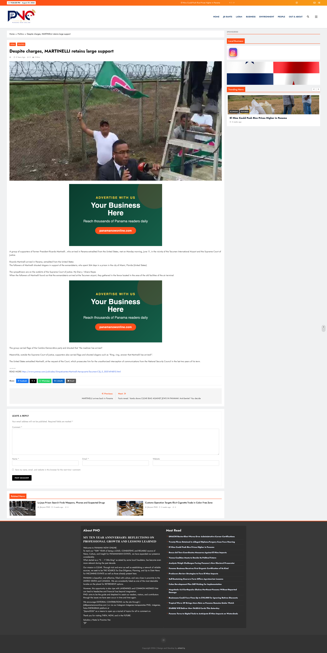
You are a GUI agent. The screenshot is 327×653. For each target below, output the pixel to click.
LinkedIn (59, 381)
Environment (266, 16)
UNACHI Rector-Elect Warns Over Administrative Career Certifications (202, 536)
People (281, 16)
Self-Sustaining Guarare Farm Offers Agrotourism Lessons (196, 579)
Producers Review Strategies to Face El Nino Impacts (193, 573)
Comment (17, 427)
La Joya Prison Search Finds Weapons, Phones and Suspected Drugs (71, 502)
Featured (244, 111)
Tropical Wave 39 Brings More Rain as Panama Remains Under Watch (201, 603)
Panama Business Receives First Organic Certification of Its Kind (199, 568)
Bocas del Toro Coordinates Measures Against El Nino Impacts (196, 3)
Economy (234, 111)
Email (72, 381)
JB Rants (227, 16)
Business (250, 16)
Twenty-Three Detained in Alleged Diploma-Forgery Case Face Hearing (202, 541)
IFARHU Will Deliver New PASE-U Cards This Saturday (194, 608)
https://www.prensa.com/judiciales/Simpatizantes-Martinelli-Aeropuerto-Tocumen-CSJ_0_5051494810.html (71, 371)
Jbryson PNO (45, 507)
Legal (12, 44)
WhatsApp (46, 381)
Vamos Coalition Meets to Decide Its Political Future (192, 557)
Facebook (23, 381)
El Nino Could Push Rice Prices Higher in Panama (191, 547)
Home (216, 16)
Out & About (295, 16)
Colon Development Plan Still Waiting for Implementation (195, 584)
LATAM (239, 16)
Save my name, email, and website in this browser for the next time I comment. (48, 469)
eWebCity (181, 648)
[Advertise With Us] (115, 215)
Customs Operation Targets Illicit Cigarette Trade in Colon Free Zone (178, 502)
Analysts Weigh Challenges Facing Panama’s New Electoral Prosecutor (202, 563)
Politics (21, 44)
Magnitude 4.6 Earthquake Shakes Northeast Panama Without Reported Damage (203, 591)
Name (15, 458)
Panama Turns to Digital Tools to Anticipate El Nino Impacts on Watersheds (203, 613)
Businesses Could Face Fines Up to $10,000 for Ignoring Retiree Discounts (203, 597)
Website (156, 458)
